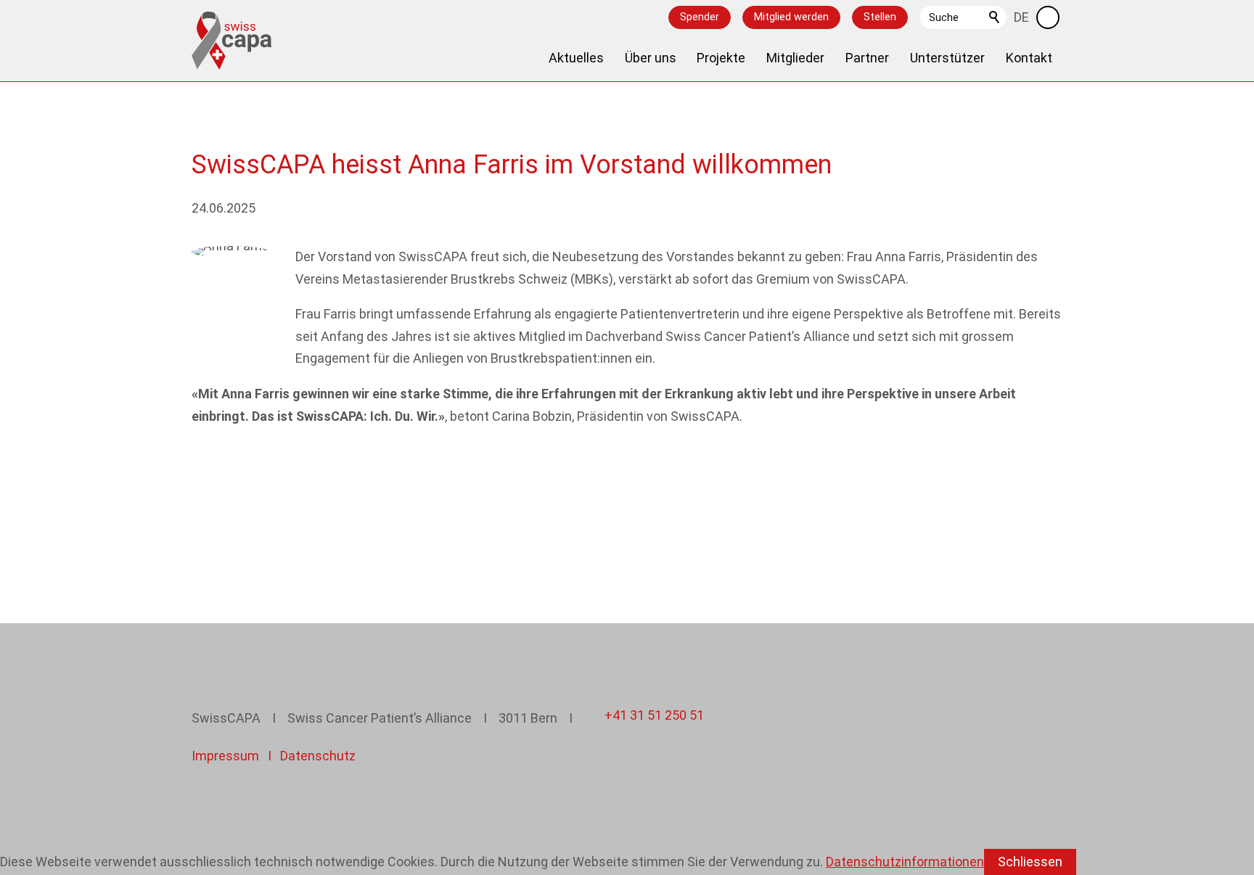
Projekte (721, 57)
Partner (867, 57)
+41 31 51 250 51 (654, 715)
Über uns (650, 57)
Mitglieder (795, 57)
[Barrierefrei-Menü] (1048, 17)
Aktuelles (576, 57)
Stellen (880, 17)
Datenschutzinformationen (905, 861)
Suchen (995, 17)
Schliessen (1030, 861)
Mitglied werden (791, 17)
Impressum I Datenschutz (274, 755)
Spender (699, 17)
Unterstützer (947, 57)
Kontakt (1029, 57)
